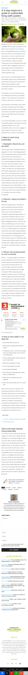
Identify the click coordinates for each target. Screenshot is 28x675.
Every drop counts (9, 421)
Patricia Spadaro (5, 576)
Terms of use (14, 670)
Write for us (4, 669)
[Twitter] (20, 663)
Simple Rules (4, 8)
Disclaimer (21, 670)
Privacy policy (7, 670)
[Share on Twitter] (7, 673)
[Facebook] (7, 663)
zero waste (16, 489)
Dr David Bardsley (5, 569)
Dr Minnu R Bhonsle (6, 608)
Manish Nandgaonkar (10, 24)
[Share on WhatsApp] (16, 673)
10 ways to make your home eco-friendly (15, 419)
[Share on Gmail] (21, 673)
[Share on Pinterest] (11, 673)
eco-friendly (8, 487)
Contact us (22, 669)
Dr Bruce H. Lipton (6, 559)
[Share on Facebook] (2, 673)
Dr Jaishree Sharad (6, 603)
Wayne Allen (4, 564)
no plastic (14, 487)
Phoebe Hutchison (5, 590)
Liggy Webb (4, 572)
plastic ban (20, 487)
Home (2, 5)
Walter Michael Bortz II (6, 594)
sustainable (10, 489)
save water (4, 489)
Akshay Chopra (5, 599)
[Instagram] (12, 663)
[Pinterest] (16, 663)
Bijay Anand (4, 581)
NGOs (16, 260)
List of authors (12, 669)
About (17, 669)
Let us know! (16, 483)
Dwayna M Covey (5, 584)
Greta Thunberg (19, 49)
